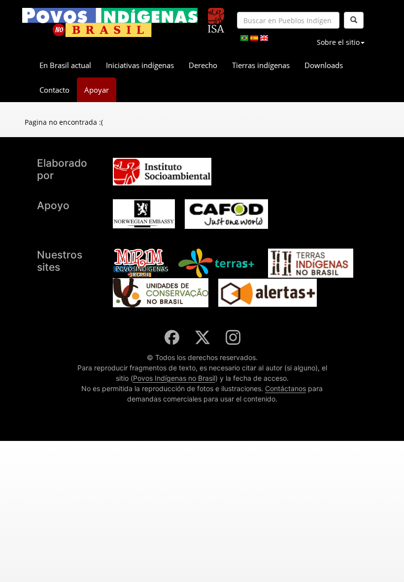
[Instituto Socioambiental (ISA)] (216, 16)
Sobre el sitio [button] (338, 42)
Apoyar (96, 90)
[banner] (109, 22)
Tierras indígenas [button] (261, 65)
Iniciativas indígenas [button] (140, 65)
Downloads (323, 65)
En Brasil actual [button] (65, 65)
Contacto (54, 90)
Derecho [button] (203, 65)
